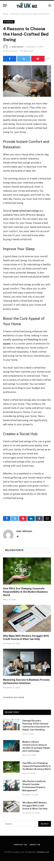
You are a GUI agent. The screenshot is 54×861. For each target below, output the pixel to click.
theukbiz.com (43, 852)
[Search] (49, 5)
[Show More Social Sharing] (48, 59)
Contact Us (20, 845)
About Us (35, 845)
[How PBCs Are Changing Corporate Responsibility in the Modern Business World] (27, 571)
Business (8, 22)
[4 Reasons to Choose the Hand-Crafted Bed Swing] (27, 81)
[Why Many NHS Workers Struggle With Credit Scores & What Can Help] (27, 618)
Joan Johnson (17, 47)
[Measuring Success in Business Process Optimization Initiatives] (27, 662)
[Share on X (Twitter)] (23, 59)
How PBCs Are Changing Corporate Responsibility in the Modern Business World (25, 592)
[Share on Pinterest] (38, 59)
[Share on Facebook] (9, 59)
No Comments (12, 51)
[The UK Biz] (27, 5)
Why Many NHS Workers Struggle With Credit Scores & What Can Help (35, 805)
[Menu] (5, 5)
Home (5, 14)
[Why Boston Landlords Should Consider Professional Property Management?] (11, 785)
